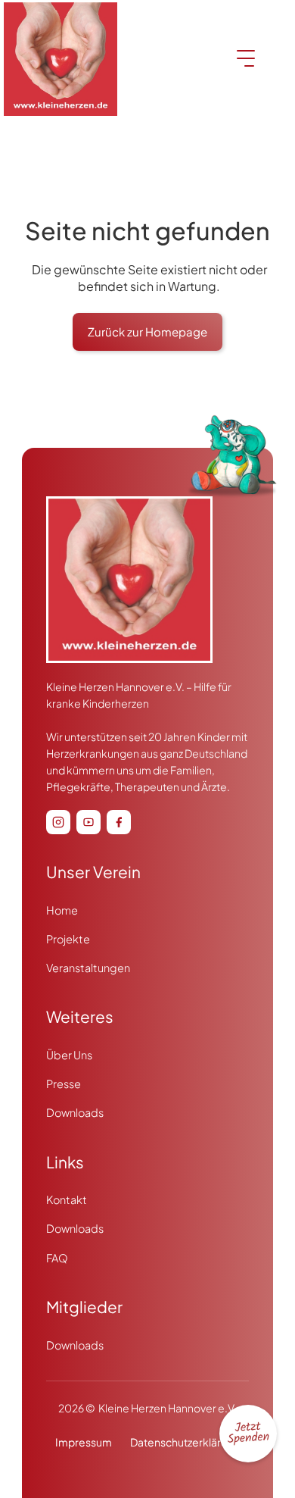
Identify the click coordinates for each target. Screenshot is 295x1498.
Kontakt (66, 1199)
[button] (248, 1433)
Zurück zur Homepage (147, 331)
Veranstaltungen (88, 967)
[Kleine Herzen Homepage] (129, 587)
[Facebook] (119, 822)
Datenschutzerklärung (185, 1442)
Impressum (83, 1442)
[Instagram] (58, 822)
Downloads (75, 1112)
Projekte (68, 939)
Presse (63, 1083)
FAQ (57, 1258)
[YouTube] (88, 822)
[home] (60, 59)
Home (62, 910)
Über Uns (69, 1055)
